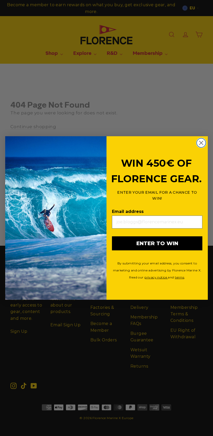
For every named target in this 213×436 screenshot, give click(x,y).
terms (179, 277)
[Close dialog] (201, 142)
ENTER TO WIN (157, 243)
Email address (128, 211)
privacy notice (156, 277)
